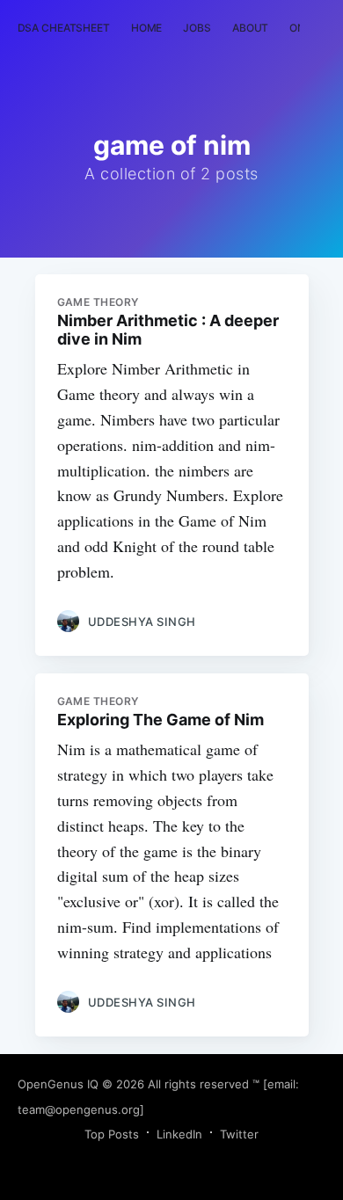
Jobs (197, 27)
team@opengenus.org (79, 1109)
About (250, 27)
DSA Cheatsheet (64, 27)
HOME (147, 27)
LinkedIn (179, 1134)
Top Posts (111, 1134)
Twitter (239, 1134)
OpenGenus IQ (58, 1084)
